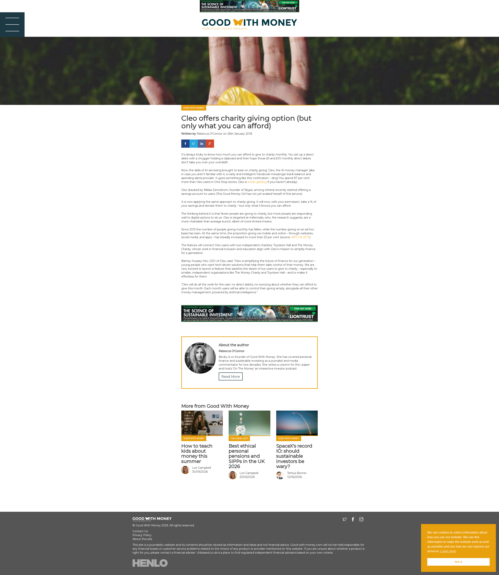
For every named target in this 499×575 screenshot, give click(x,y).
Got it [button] (458, 561)
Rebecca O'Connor (209, 133)
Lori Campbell (201, 468)
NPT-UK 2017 (300, 237)
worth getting (257, 182)
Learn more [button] (448, 551)
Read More (230, 376)
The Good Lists (239, 438)
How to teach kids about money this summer (196, 453)
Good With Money (193, 108)
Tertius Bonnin (297, 473)
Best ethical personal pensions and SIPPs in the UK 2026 (247, 456)
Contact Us (140, 531)
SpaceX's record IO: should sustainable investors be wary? (294, 456)
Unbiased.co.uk (207, 552)
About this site (142, 539)
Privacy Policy (142, 535)
